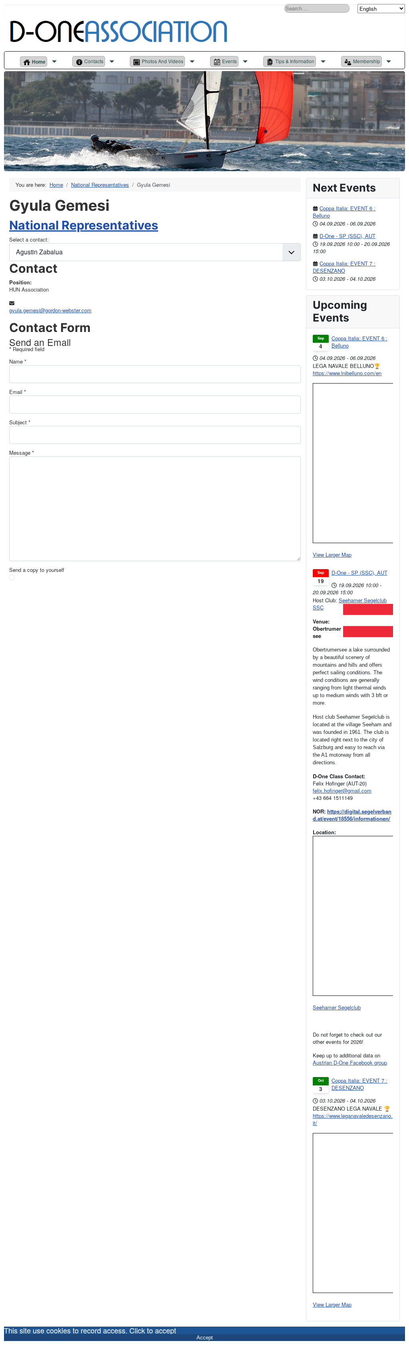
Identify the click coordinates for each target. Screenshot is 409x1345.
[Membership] (387, 61)
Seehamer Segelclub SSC (350, 603)
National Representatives (83, 225)
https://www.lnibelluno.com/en (347, 373)
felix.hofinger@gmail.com (342, 790)
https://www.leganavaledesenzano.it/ (353, 1119)
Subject (19, 422)
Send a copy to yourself (36, 570)
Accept (205, 1338)
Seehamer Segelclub (337, 1007)
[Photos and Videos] (191, 61)
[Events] (244, 61)
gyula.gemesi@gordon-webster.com (50, 310)
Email (17, 392)
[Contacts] (111, 61)
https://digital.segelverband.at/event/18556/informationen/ (352, 814)
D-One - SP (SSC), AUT (347, 236)
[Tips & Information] (322, 61)
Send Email (32, 604)
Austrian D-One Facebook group (350, 1062)
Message (21, 452)
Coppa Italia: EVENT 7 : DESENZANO (344, 267)
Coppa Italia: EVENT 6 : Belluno (344, 211)
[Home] (53, 61)
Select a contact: (29, 239)
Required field (26, 349)
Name (17, 361)
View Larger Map (332, 554)
